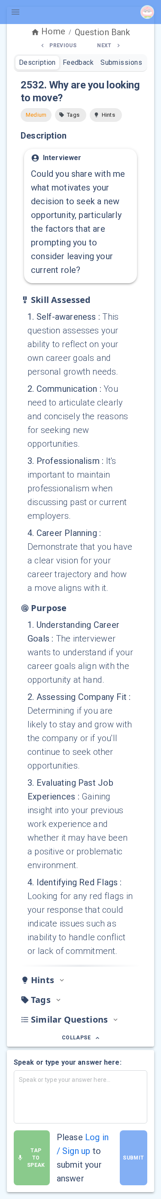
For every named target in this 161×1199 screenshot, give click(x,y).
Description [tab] (37, 62)
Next (104, 45)
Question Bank (102, 32)
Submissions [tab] (121, 62)
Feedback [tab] (78, 62)
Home (53, 31)
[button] (70, 115)
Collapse (76, 1038)
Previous (62, 45)
